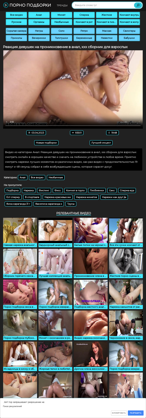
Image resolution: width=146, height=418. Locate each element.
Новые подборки (46, 142)
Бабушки (129, 38)
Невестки (106, 38)
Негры (39, 31)
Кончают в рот (84, 22)
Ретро (84, 31)
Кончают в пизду (107, 22)
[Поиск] (138, 5)
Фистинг (44, 190)
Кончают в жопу (129, 22)
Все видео (16, 15)
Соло (61, 31)
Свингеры (129, 31)
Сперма (84, 15)
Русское (16, 22)
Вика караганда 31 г (18, 204)
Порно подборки (29, 5)
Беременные (84, 38)
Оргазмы (39, 22)
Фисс (57, 190)
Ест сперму (13, 197)
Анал (39, 15)
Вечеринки (39, 38)
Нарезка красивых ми (57, 197)
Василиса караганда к (48, 204)
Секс (112, 190)
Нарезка (29, 190)
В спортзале (32, 197)
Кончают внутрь (129, 15)
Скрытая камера (16, 31)
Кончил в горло (75, 190)
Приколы (16, 38)
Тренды (62, 5)
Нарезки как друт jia (114, 197)
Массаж (106, 31)
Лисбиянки (97, 190)
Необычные (61, 22)
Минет (61, 15)
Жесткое (107, 15)
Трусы (71, 204)
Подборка (12, 190)
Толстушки (61, 38)
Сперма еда (127, 190)
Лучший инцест (101, 142)
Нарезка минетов (86, 197)
